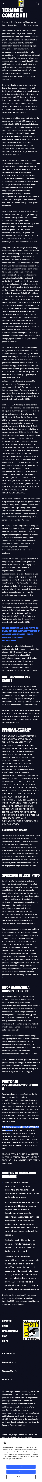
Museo (5, 1380)
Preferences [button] (19, 1458)
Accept (21, 1467)
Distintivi (7, 1321)
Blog (4, 1336)
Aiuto (5, 1341)
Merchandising (10, 1331)
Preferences (21, 1477)
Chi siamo (7, 1354)
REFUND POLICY (29, 1142)
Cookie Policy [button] (11, 1456)
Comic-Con (7, 1362)
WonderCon (8, 1371)
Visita (5, 1326)
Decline (21, 1472)
